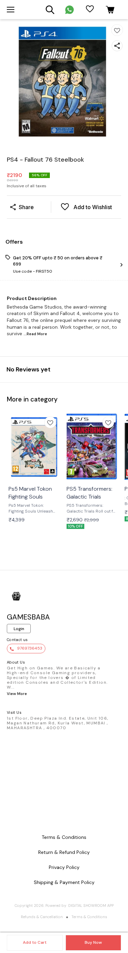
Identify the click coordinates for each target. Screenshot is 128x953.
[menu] (10, 9)
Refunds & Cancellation (42, 916)
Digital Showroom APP (91, 905)
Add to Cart (34, 942)
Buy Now (93, 942)
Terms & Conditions (89, 916)
